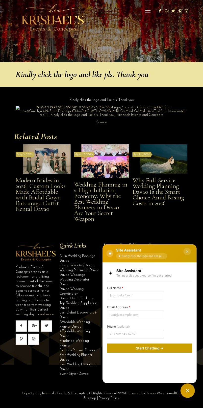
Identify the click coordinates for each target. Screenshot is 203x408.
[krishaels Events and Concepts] (52, 11)
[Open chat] (187, 390)
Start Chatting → (149, 348)
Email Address (118, 307)
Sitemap (90, 398)
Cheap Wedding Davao (77, 265)
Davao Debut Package (76, 298)
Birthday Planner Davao (77, 350)
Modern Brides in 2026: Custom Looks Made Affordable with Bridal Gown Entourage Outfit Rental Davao (41, 194)
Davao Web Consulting (163, 393)
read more (46, 314)
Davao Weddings (72, 275)
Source (101, 122)
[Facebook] (159, 11)
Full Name (115, 288)
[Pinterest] (179, 11)
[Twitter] (173, 11)
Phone (118, 326)
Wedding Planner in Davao (79, 270)
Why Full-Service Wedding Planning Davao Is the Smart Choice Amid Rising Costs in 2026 (158, 191)
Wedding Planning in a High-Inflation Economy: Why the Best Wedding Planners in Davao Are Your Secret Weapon (100, 201)
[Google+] (166, 11)
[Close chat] (187, 251)
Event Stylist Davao (74, 374)
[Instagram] (186, 11)
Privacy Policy (109, 398)
